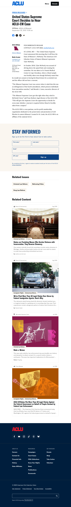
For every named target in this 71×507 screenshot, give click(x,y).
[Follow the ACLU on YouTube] (19, 436)
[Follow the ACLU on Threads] (34, 436)
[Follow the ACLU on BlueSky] (38, 436)
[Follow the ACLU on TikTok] (29, 436)
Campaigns (31, 452)
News (30, 466)
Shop (48, 455)
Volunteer (50, 463)
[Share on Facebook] (13, 36)
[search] (57, 496)
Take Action (51, 459)
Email (14, 149)
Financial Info (16, 459)
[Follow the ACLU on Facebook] (14, 436)
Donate (54, 4)
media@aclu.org (16, 59)
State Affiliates (17, 466)
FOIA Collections (33, 459)
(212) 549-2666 (15, 61)
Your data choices (38, 488)
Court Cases (32, 455)
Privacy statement (27, 488)
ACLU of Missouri (25, 28)
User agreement (16, 488)
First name (16, 142)
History (14, 463)
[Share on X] (17, 36)
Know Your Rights (34, 463)
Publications (32, 470)
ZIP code (15, 156)
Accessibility (48, 488)
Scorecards (32, 473)
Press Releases (18, 12)
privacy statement (16, 165)
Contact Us (15, 455)
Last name (36, 142)
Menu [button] (47, 4)
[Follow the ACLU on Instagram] (24, 436)
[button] (20, 35)
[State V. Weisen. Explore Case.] (35, 337)
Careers (14, 452)
